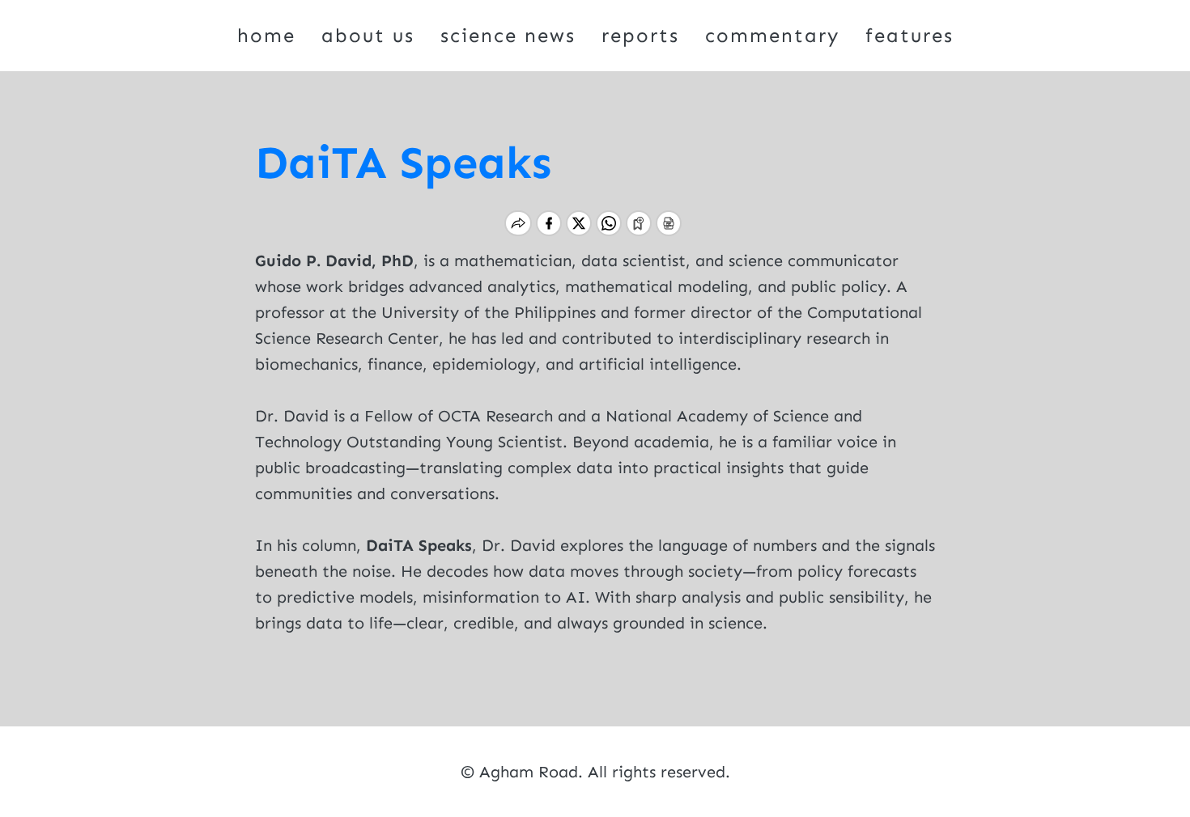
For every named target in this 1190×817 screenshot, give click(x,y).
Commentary (772, 35)
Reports (640, 35)
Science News (508, 35)
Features (909, 35)
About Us (367, 35)
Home (266, 35)
